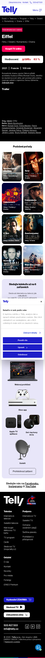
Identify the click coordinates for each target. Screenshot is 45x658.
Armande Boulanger (24, 128)
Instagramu (15, 486)
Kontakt (25, 2)
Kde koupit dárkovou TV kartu (10, 530)
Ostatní (39, 18)
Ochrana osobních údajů (29, 526)
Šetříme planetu (29, 532)
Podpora (26, 511)
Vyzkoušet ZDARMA (16, 599)
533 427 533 (11, 625)
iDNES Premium (11, 584)
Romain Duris (13, 126)
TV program (9, 537)
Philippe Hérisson (29, 130)
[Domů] (9, 10)
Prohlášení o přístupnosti (28, 538)
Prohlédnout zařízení (22, 471)
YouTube (31, 486)
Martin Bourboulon (15, 123)
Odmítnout (22, 355)
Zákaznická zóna (15, 2)
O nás (6, 562)
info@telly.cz (11, 628)
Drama (19, 21)
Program (23, 18)
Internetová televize (9, 517)
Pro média (8, 575)
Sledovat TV (12, 607)
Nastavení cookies (12, 642)
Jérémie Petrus (15, 130)
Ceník (6, 542)
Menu (36, 10)
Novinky (7, 571)
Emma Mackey (25, 126)
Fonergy (7, 580)
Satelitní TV (27, 520)
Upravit (21, 347)
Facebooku (31, 483)
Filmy (32, 18)
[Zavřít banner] (41, 301)
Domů (4, 18)
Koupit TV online (13, 48)
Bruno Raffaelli (21, 132)
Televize (13, 18)
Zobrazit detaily (30, 333)
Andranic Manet (34, 132)
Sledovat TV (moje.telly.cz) (10, 547)
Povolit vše (22, 340)
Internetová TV (29, 516)
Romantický (9, 21)
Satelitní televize (11, 523)
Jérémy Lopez (8, 132)
